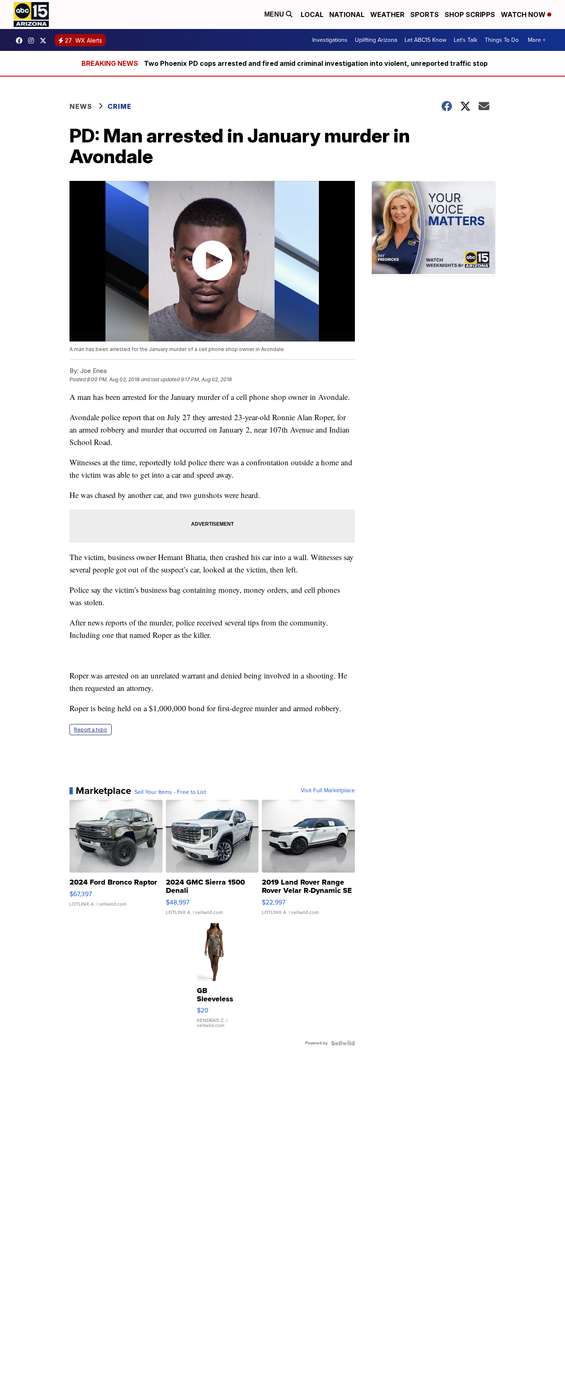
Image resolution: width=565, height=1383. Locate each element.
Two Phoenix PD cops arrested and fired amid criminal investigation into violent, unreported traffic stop (316, 63)
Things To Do (502, 40)
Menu (275, 14)
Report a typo (90, 729)
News (80, 106)
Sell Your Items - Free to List (170, 792)
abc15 (21, 40)
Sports (424, 14)
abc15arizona (33, 40)
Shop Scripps (470, 14)
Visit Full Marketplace (328, 791)
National (346, 14)
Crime (120, 106)
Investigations (329, 40)
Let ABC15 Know (425, 40)
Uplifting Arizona (376, 40)
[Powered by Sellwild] (343, 1043)
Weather (387, 14)
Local (312, 14)
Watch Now (524, 14)
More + (537, 40)
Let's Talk (465, 40)
